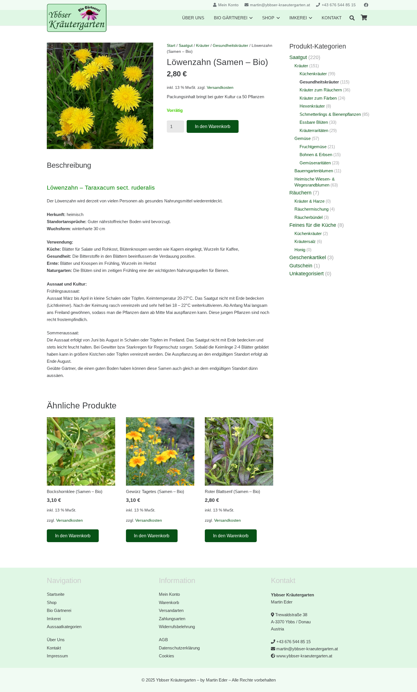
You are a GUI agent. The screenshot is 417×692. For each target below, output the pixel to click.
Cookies (166, 655)
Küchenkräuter (313, 73)
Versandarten (171, 610)
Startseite (55, 594)
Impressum (57, 655)
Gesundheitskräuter (230, 45)
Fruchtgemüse (313, 146)
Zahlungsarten (172, 618)
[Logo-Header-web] (77, 18)
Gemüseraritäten (315, 162)
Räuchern (300, 193)
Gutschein (300, 266)
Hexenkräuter (312, 106)
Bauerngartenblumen (313, 170)
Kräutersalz (305, 241)
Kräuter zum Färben (318, 98)
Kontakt (54, 647)
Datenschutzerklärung (179, 647)
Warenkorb (169, 602)
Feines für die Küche (312, 225)
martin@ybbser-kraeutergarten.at (307, 648)
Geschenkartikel (307, 257)
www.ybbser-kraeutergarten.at (304, 655)
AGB (163, 639)
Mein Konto (169, 594)
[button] (352, 17)
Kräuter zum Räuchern (321, 89)
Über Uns (56, 639)
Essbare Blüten (314, 122)
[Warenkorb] (364, 18)
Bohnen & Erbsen (316, 154)
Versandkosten (220, 87)
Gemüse (302, 138)
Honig (299, 249)
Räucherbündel (308, 217)
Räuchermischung (311, 209)
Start (171, 45)
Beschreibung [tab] (69, 165)
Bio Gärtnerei (59, 610)
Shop (51, 602)
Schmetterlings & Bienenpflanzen (330, 114)
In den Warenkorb (212, 126)
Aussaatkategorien (64, 626)
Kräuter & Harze (309, 201)
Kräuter (202, 45)
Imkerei (54, 618)
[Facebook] (366, 5)
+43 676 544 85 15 (293, 641)
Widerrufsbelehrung (177, 626)
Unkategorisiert (306, 273)
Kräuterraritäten (314, 130)
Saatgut (186, 45)
